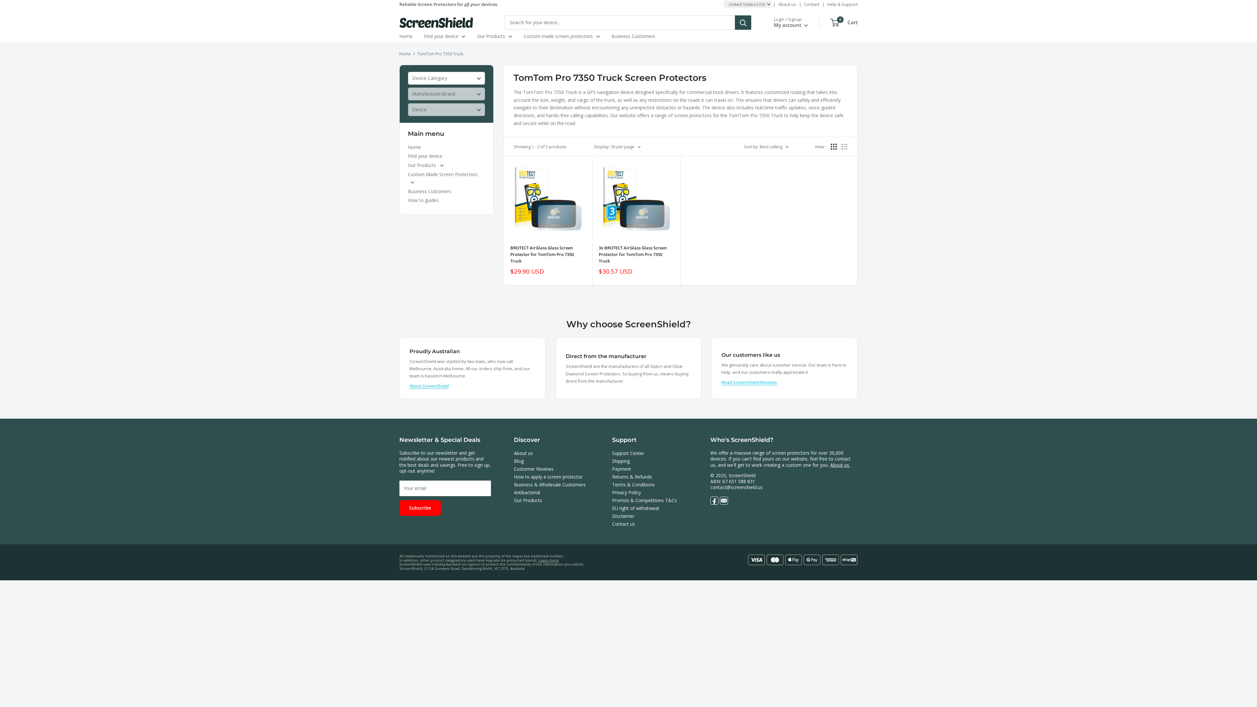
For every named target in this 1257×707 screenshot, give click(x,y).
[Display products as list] (844, 147)
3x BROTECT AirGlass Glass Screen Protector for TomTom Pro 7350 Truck (633, 254)
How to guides (423, 200)
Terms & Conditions (633, 484)
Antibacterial (527, 492)
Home (405, 36)
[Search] (743, 22)
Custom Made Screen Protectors (443, 174)
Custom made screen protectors (558, 36)
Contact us (623, 524)
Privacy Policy (626, 492)
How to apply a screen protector (548, 477)
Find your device (441, 36)
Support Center (628, 453)
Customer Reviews (534, 469)
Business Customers (633, 36)
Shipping (621, 461)
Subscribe (420, 508)
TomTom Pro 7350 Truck (440, 54)
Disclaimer (623, 516)
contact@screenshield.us (736, 487)
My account (788, 25)
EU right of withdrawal (635, 508)
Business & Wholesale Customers (550, 484)
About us (787, 4)
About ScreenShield (429, 386)
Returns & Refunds (632, 477)
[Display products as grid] (834, 147)
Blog (519, 461)
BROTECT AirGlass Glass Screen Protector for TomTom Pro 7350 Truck (542, 254)
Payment (621, 469)
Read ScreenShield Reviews (749, 382)
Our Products (491, 36)
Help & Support (843, 4)
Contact (811, 4)
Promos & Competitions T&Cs (644, 500)
